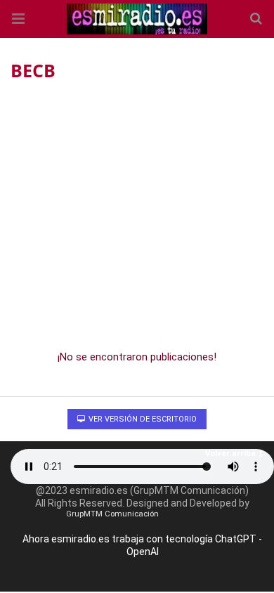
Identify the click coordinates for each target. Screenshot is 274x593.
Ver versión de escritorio (141, 419)
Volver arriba (230, 453)
